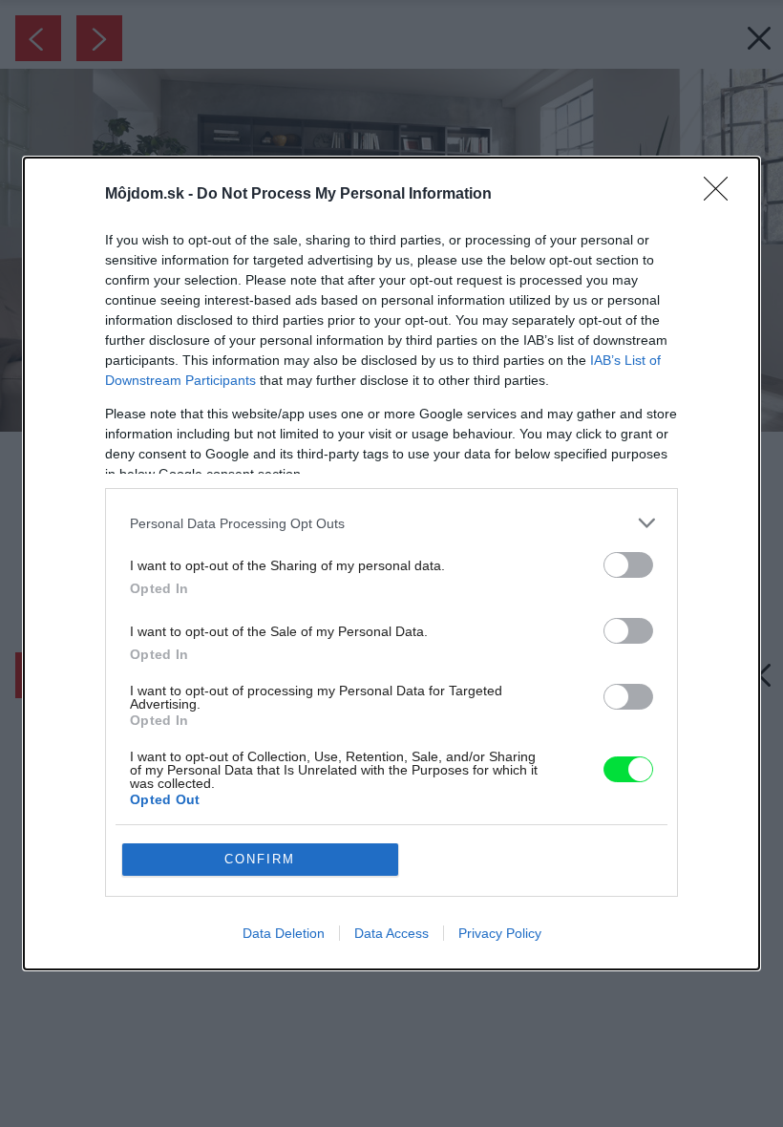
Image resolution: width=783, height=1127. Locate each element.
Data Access (391, 933)
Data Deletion (284, 933)
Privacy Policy (499, 933)
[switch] (628, 565)
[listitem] (391, 523)
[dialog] (391, 563)
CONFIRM (259, 859)
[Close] (722, 195)
